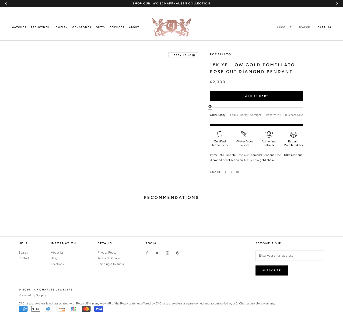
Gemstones (81, 27)
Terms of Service (109, 258)
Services (117, 27)
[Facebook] (225, 172)
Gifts (100, 27)
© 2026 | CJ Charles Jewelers (46, 289)
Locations (57, 264)
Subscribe (271, 270)
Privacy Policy (107, 253)
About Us (57, 253)
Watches (19, 27)
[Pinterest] (237, 172)
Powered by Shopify (32, 295)
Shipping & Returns (111, 264)
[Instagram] (167, 253)
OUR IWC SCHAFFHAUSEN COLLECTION (171, 3)
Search (304, 27)
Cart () (324, 27)
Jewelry (61, 27)
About (134, 27)
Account (284, 27)
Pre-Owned (40, 27)
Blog (54, 258)
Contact (24, 258)
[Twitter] (231, 172)
